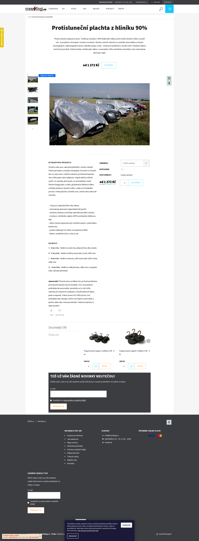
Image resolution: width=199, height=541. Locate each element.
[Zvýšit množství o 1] (127, 181)
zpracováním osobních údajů (75, 400)
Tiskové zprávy (73, 456)
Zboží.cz (31, 421)
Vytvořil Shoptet (165, 534)
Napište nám (72, 460)
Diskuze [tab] (53, 335)
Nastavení (73, 536)
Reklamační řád (73, 453)
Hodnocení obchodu (75, 435)
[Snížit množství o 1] (127, 184)
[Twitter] (169, 78)
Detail (104, 366)
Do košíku (108, 65)
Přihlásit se (58, 406)
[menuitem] (53, 9)
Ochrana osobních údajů (76, 449)
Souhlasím (126, 525)
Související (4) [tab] (57, 327)
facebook (108, 442)
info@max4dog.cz (112, 435)
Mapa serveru (72, 442)
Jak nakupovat (72, 439)
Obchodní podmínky (75, 446)
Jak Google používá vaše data (88, 531)
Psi (122, 169)
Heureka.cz (42, 421)
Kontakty (70, 463)
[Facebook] (169, 83)
